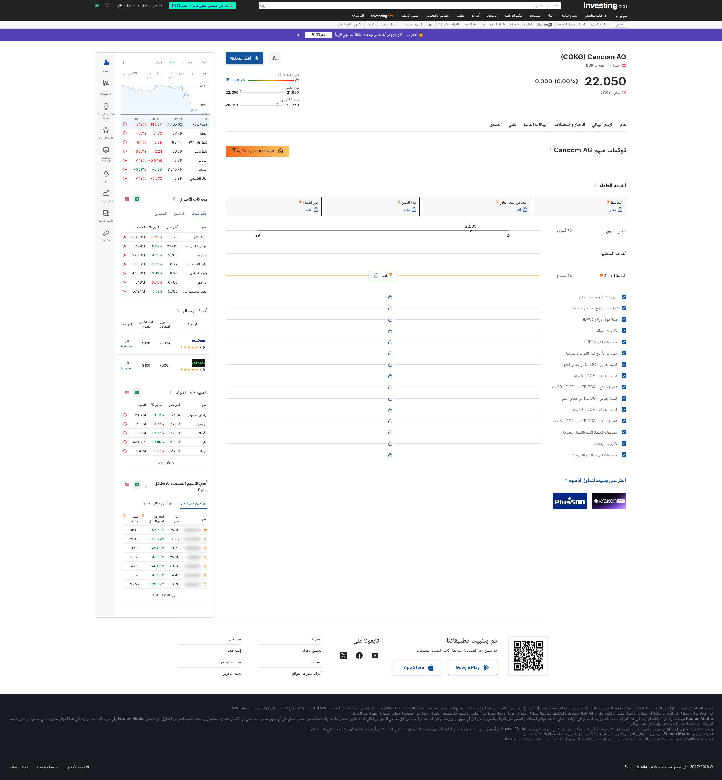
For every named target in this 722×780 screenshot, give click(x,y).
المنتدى (495, 124)
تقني (513, 124)
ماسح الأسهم (410, 16)
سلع (172, 62)
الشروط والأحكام (78, 766)
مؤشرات (187, 62)
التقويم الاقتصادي (438, 16)
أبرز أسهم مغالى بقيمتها (158, 503)
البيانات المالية (535, 124)
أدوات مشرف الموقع (307, 673)
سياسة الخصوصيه (48, 766)
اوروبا (430, 25)
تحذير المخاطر (18, 766)
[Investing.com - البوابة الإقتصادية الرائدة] (606, 6)
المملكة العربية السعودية (571, 25)
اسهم (159, 62)
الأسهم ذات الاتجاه (191, 392)
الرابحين (179, 213)
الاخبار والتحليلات (569, 124)
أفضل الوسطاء (194, 310)
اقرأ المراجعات (126, 343)
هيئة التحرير (232, 673)
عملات (203, 62)
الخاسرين (161, 213)
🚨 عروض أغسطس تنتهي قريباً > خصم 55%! (202, 5)
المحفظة (316, 661)
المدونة (316, 638)
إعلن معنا (234, 650)
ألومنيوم (201, 169)
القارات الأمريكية (448, 25)
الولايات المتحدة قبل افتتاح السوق (510, 25)
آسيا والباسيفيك (389, 25)
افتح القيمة (238, 80)
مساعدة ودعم (231, 661)
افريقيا (371, 25)
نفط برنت (201, 151)
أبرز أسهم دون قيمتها (193, 503)
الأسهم (620, 25)
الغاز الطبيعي (198, 178)
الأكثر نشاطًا (199, 213)
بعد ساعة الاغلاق (474, 25)
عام (623, 124)
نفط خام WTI (198, 142)
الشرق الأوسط (413, 25)
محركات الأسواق (193, 199)
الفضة (203, 133)
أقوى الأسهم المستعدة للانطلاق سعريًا (181, 486)
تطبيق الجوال (311, 650)
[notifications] (107, 5)
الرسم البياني (602, 124)
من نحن (235, 638)
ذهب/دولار (200, 124)
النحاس (202, 160)
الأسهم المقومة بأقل (350, 25)
